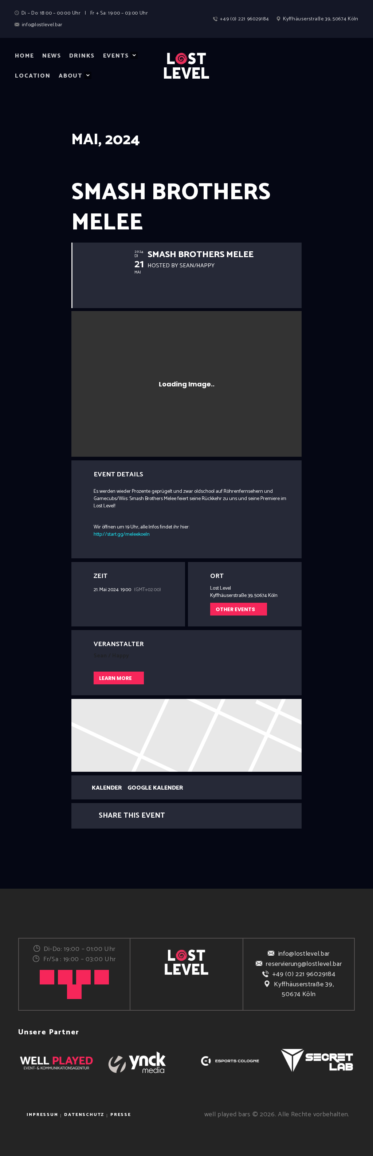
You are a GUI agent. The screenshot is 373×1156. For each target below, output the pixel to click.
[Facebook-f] (101, 977)
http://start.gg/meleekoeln (122, 534)
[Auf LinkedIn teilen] (196, 816)
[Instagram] (65, 977)
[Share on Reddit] (232, 816)
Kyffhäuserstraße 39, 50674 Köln (304, 989)
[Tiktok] (47, 977)
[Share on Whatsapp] (214, 816)
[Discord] (74, 991)
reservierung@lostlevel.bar (304, 964)
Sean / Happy (111, 656)
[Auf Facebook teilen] (178, 816)
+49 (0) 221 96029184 (303, 974)
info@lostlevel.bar (304, 953)
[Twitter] (83, 977)
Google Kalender (155, 788)
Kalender (107, 788)
